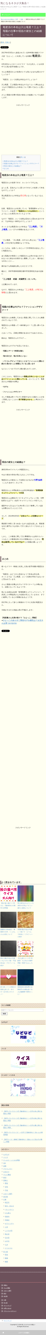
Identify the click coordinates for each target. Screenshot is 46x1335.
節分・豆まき (9, 1206)
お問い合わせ (7, 1308)
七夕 (6, 1245)
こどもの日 (8, 1230)
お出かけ (6, 1172)
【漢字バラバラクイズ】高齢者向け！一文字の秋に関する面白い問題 (22, 1119)
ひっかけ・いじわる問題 (11, 1160)
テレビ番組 (7, 1174)
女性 (6, 1187)
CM (4, 1163)
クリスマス (8, 1248)
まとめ (6, 168)
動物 (6, 1258)
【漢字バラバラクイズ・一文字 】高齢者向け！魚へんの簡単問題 (23, 1133)
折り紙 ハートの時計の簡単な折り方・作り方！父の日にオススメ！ (8, 990)
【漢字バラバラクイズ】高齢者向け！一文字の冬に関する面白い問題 (22, 1112)
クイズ (5, 1157)
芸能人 (7, 42)
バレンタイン (9, 1209)
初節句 (7, 1216)
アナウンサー (7, 1169)
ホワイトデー (9, 1223)
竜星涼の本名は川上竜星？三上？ (15, 161)
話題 (4, 1166)
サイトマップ (7, 1305)
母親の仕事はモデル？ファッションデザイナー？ (21, 163)
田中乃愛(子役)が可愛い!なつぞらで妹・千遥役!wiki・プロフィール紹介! (8, 961)
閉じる (23, 157)
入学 (6, 1227)
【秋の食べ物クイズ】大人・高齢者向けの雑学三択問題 (7, 905)
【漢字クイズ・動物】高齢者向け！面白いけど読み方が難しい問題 (22, 1141)
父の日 (7, 1238)
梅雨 (6, 1261)
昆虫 (6, 1254)
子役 (6, 1190)
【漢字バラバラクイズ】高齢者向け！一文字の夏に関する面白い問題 (22, 1126)
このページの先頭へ (24, 1333)
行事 (4, 1199)
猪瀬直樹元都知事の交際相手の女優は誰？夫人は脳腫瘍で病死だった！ (25, 990)
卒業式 (7, 1220)
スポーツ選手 (7, 1194)
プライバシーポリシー (10, 1311)
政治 (4, 1177)
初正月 (7, 1202)
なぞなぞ (6, 1154)
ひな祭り (8, 1213)
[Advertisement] (23, 129)
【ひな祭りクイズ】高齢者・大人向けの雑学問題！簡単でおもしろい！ (25, 961)
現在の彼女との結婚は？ (12, 166)
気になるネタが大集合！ (14, 3)
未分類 (5, 1197)
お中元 (7, 1241)
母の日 (7, 1234)
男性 (2, 42)
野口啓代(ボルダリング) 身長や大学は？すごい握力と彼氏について (26, 905)
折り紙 (5, 1252)
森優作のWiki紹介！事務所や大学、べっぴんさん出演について (7, 932)
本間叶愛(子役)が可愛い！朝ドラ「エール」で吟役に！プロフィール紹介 (25, 933)
